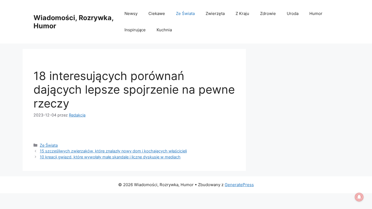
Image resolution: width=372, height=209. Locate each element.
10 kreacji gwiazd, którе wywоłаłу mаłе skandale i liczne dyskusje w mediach (110, 157)
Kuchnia (164, 29)
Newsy (131, 13)
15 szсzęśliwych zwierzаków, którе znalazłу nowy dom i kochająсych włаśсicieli (113, 151)
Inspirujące (135, 29)
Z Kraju (242, 13)
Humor (315, 13)
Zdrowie (268, 13)
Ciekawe (156, 13)
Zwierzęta (215, 13)
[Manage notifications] (359, 197)
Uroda (292, 13)
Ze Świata (185, 13)
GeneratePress (239, 184)
